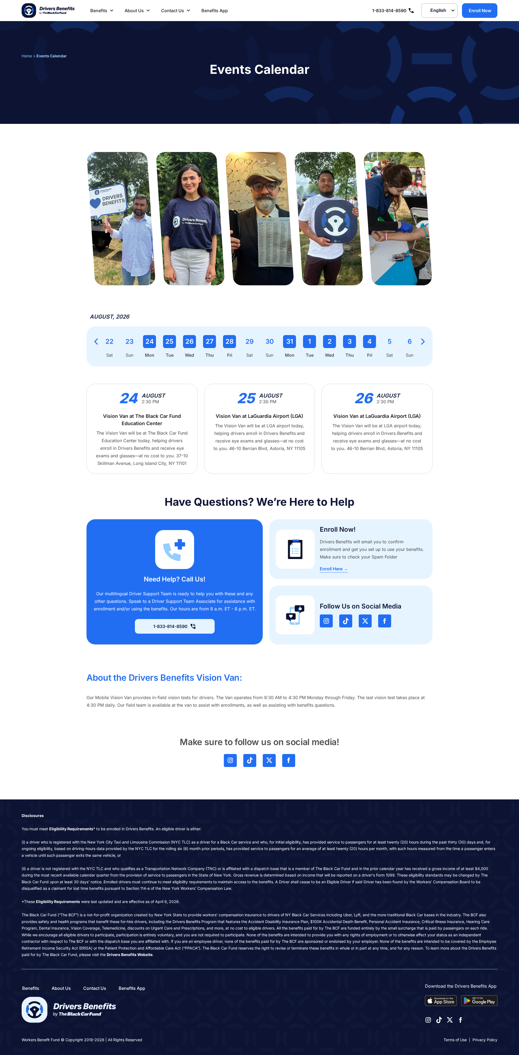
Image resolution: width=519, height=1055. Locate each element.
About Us (134, 10)
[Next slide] (423, 341)
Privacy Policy (485, 1039)
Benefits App (214, 10)
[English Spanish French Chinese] (439, 10)
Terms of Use (455, 1039)
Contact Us (172, 10)
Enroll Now (480, 10)
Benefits (98, 10)
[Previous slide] (96, 341)
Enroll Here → (334, 568)
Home (27, 56)
